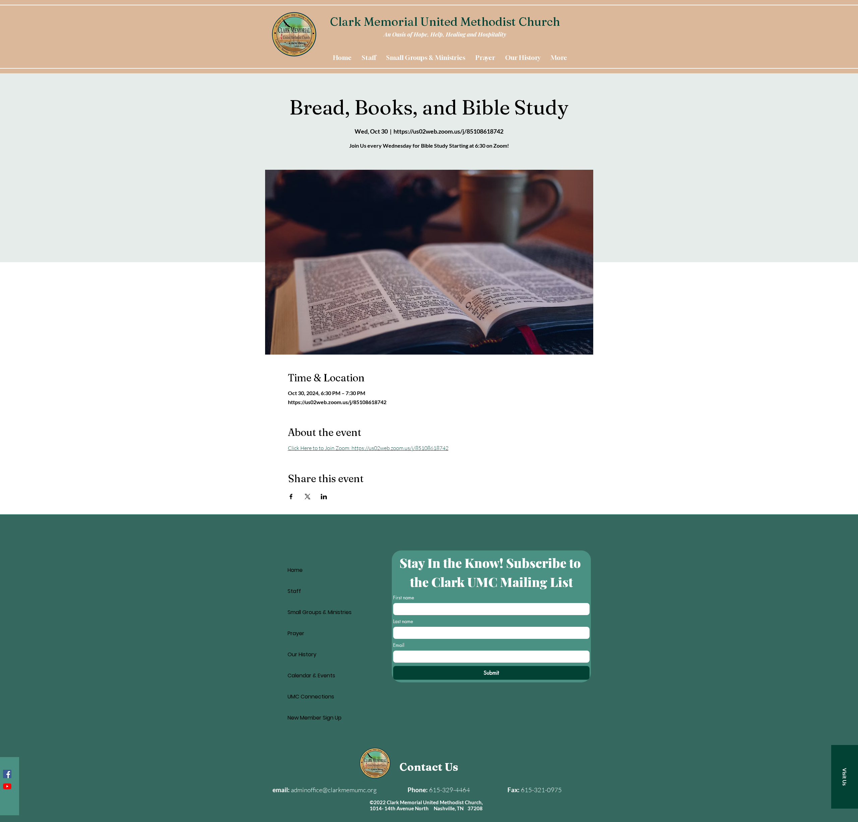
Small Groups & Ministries (320, 612)
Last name (403, 621)
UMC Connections (311, 696)
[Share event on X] (307, 496)
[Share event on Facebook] (291, 496)
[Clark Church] (7, 786)
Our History (302, 654)
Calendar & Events (311, 675)
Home (295, 570)
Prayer (296, 633)
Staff (294, 591)
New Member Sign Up (315, 718)
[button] (844, 777)
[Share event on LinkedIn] (324, 496)
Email (398, 645)
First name (403, 597)
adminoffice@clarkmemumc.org (334, 790)
